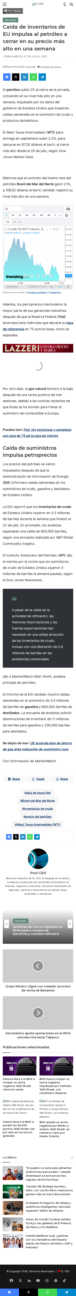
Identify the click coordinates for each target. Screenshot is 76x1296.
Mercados (10, 19)
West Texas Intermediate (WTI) (38, 824)
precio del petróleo (38, 816)
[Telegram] (42, 77)
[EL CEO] (38, 4)
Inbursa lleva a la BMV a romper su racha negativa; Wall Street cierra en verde (19, 1084)
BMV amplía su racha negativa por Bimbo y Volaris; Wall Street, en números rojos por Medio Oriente (54, 1129)
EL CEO (65, 1271)
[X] (15, 77)
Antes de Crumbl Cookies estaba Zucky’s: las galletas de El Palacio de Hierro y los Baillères (48, 1223)
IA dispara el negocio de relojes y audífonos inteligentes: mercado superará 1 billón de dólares (48, 1206)
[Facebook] (7, 77)
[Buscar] (71, 5)
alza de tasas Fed (38, 793)
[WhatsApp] (33, 77)
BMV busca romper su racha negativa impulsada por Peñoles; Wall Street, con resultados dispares (55, 1086)
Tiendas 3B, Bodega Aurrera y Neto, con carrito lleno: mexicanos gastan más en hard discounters (49, 1190)
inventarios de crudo (38, 808)
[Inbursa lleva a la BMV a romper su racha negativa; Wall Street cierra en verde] (20, 1065)
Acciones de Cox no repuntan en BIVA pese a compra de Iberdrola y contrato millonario (38, 930)
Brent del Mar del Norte (38, 800)
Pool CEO (31, 67)
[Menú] (4, 5)
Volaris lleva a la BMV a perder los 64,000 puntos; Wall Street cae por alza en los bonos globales (18, 1129)
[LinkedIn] (24, 77)
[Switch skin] (65, 5)
